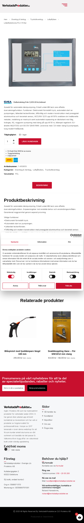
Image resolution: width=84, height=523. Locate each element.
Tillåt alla (68, 286)
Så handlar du (50, 412)
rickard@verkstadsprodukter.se (55, 493)
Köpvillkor (48, 420)
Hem (5, 19)
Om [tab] (69, 242)
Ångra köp (48, 428)
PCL (17, 174)
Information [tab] (42, 242)
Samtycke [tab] (14, 242)
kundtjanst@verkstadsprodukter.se (60, 481)
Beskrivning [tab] (42, 185)
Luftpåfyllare (51, 19)
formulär (59, 466)
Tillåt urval (42, 286)
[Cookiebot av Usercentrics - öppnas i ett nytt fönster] (71, 235)
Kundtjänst (48, 416)
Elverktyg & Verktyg (19, 19)
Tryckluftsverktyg (36, 19)
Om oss (47, 424)
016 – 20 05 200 (63, 473)
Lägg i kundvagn (30, 141)
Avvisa (15, 286)
